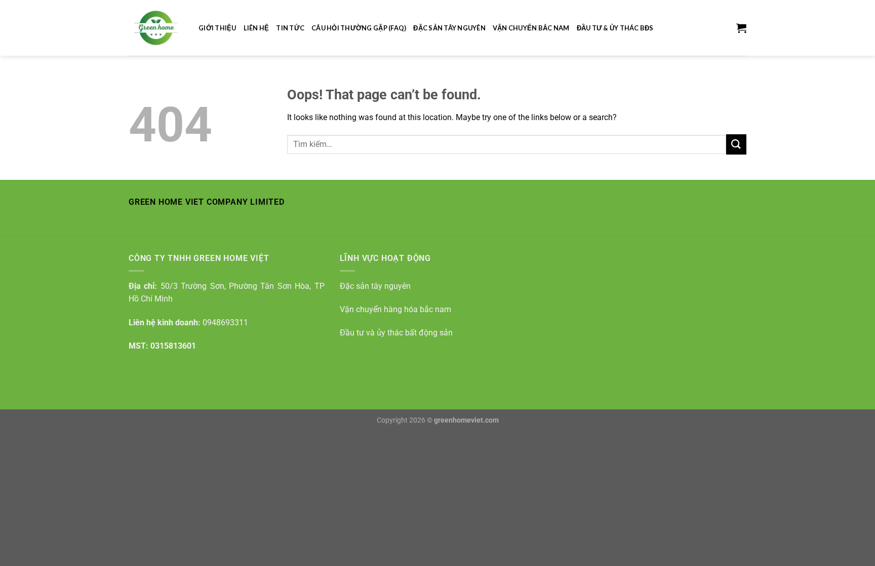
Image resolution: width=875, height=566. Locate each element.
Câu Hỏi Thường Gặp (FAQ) (358, 28)
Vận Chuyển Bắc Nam (531, 28)
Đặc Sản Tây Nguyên (449, 28)
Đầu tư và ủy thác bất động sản (396, 332)
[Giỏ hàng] (741, 28)
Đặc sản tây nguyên (375, 286)
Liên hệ (256, 28)
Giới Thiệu (217, 28)
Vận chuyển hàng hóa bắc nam (395, 309)
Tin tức (290, 28)
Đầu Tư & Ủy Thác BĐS (615, 28)
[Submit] (736, 144)
